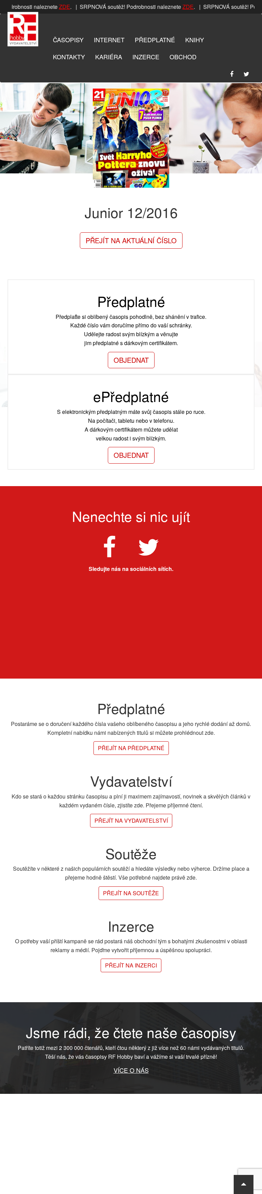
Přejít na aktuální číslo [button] (131, 240)
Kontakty (69, 56)
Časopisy (68, 39)
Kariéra (108, 56)
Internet (109, 39)
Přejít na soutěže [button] (131, 893)
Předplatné (155, 39)
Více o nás (131, 1070)
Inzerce (145, 56)
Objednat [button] (131, 360)
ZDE (61, 7)
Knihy (194, 39)
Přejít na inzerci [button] (131, 965)
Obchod (183, 56)
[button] (243, 1184)
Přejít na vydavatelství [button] (131, 820)
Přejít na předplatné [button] (131, 748)
